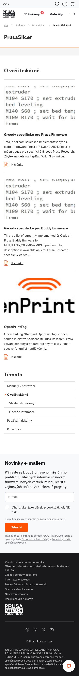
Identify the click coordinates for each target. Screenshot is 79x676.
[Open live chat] (69, 666)
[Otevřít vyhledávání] (57, 4)
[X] (43, 630)
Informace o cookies (17, 579)
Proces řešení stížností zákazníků (26, 584)
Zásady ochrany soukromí (21, 574)
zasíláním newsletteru (52, 519)
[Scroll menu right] (74, 14)
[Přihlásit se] (64, 4)
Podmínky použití (61, 539)
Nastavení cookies (16, 594)
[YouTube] (51, 630)
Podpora (20, 25)
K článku (17, 164)
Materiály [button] (56, 14)
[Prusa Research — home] (9, 14)
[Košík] (72, 4)
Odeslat (16, 527)
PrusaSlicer (39, 25)
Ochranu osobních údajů (35, 539)
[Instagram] (35, 630)
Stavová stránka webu (19, 589)
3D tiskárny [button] (33, 13)
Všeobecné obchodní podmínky (24, 562)
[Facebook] (27, 630)
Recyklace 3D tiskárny (19, 598)
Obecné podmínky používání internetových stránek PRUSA (37, 568)
